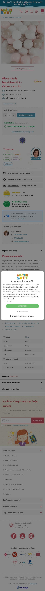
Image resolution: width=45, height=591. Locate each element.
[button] (22, 316)
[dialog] (22, 295)
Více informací (7, 301)
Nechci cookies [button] (22, 311)
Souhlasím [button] (22, 306)
